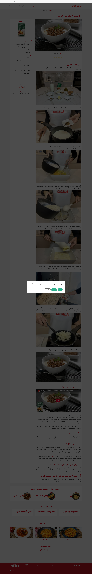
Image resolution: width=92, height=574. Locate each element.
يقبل (60, 289)
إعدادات (47, 289)
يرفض (54, 289)
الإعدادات (30, 284)
